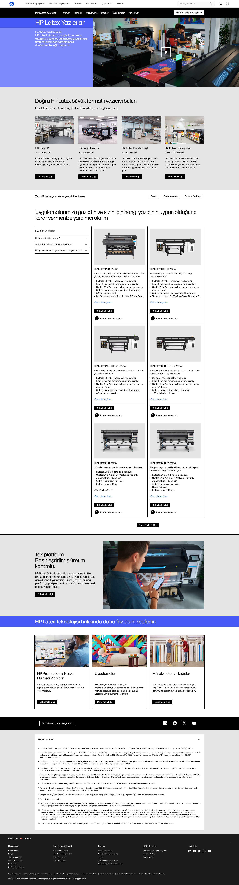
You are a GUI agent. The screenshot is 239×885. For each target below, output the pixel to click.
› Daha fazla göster (103, 302)
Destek (120, 3)
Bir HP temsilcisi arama (62, 854)
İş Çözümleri (107, 3)
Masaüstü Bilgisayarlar (59, 3)
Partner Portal (148, 854)
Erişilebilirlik (47, 874)
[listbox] (62, 238)
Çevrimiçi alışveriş (60, 851)
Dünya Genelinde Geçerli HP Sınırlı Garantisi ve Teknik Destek (141, 874)
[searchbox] (194, 3)
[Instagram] (199, 851)
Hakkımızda (13, 846)
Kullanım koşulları (107, 874)
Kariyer (11, 854)
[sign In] (227, 3)
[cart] (220, 3)
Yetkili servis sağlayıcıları (108, 860)
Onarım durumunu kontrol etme (110, 864)
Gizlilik (61, 874)
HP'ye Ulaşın (13, 851)
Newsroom (12, 864)
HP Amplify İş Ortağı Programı (155, 851)
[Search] (211, 3)
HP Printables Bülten (16, 867)
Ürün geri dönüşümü (31, 874)
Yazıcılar (78, 3)
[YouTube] (209, 851)
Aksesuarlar (91, 3)
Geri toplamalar (14, 874)
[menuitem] (35, 3)
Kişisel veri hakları (89, 874)
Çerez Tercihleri (73, 874)
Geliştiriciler (148, 857)
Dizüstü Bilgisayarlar (35, 3)
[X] (204, 851)
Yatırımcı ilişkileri (15, 857)
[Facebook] (194, 851)
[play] (166, 52)
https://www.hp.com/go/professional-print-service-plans (149, 823)
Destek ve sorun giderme (108, 854)
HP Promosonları (60, 860)
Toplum (101, 857)
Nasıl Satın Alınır (60, 857)
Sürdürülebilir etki (15, 860)
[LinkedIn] (189, 851)
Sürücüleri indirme (105, 851)
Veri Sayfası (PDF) (103, 490)
